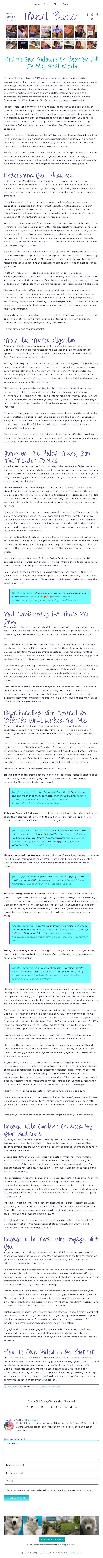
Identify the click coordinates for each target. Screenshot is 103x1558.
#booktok (56, 596)
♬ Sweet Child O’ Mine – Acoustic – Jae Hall (48, 883)
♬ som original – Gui (42, 845)
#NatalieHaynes (75, 838)
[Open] (13, 1525)
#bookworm (51, 799)
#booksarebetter (34, 799)
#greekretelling (44, 937)
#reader (66, 596)
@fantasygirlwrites (22, 593)
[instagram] (92, 14)
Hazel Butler (12, 1387)
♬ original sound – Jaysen (47, 803)
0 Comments (54, 1387)
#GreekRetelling (21, 841)
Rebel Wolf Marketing (73, 1553)
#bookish (64, 799)
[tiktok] (97, 14)
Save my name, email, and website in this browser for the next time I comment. (50, 1490)
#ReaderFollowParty (31, 596)
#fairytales (64, 975)
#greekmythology (61, 933)
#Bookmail (40, 830)
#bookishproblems (22, 975)
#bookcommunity (22, 600)
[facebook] (88, 14)
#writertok (17, 883)
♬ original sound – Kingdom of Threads (54, 600)
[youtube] (92, 19)
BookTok (43, 1387)
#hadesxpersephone (23, 937)
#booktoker (18, 799)
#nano (81, 880)
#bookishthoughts (22, 803)
